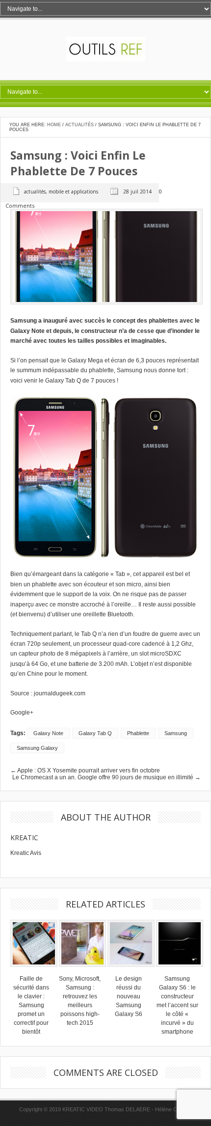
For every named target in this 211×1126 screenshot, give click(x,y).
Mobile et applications (73, 191)
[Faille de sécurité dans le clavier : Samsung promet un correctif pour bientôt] (33, 969)
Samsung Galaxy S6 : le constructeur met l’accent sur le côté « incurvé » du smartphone (177, 1005)
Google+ (21, 712)
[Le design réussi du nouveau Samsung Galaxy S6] (131, 969)
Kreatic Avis (25, 853)
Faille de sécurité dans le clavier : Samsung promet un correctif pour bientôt (31, 1005)
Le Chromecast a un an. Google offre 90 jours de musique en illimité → (106, 777)
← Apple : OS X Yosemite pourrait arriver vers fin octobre (85, 770)
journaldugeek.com (59, 693)
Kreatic (24, 837)
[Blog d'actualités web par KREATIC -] (105, 59)
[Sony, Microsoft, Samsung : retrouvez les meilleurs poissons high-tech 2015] (82, 969)
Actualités (79, 124)
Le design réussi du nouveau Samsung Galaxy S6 (128, 996)
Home (54, 124)
